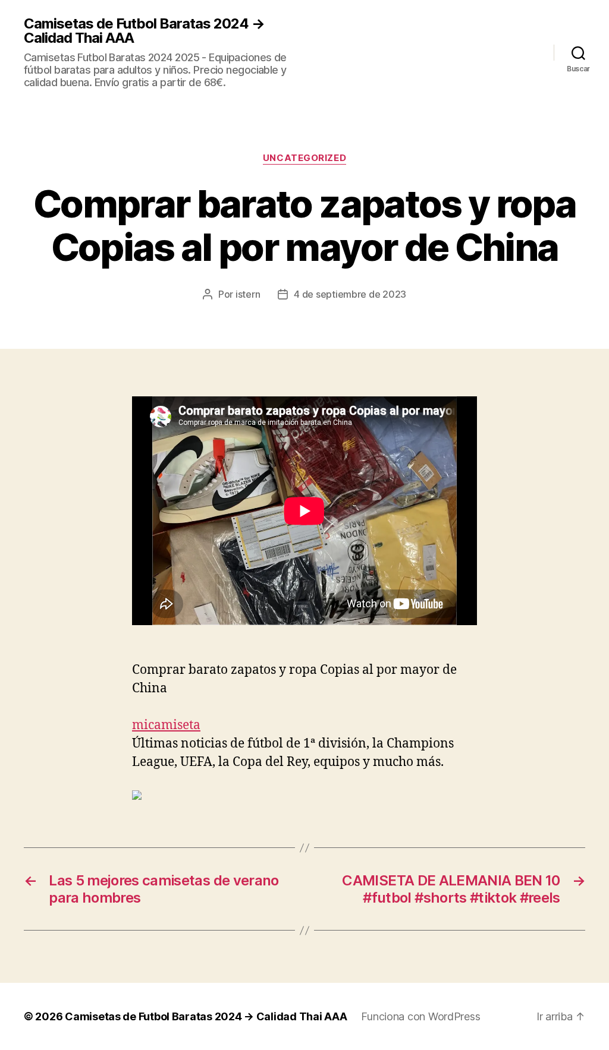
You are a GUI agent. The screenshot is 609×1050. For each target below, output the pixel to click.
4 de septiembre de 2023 (350, 294)
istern (248, 294)
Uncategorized (304, 158)
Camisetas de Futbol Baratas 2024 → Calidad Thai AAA (144, 31)
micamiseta (166, 725)
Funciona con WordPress (420, 1016)
